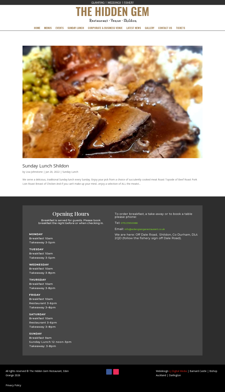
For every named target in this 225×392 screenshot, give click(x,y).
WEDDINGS (114, 2)
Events (60, 28)
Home (37, 28)
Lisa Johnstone (34, 171)
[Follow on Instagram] (116, 372)
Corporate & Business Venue (105, 28)
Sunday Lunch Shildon (45, 166)
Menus (48, 28)
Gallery (149, 28)
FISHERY (129, 2)
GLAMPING (98, 2)
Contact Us (165, 28)
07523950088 (129, 223)
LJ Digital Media (178, 371)
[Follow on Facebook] (109, 372)
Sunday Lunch (76, 28)
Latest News (133, 28)
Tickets (180, 28)
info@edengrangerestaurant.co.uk (145, 229)
